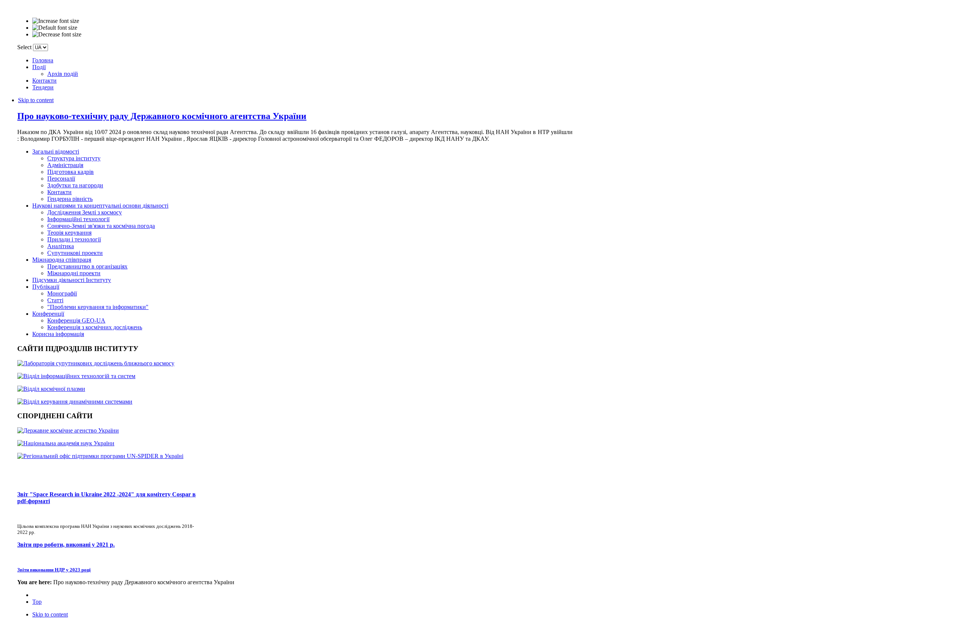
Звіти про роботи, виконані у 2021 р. (66, 544)
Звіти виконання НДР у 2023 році (54, 570)
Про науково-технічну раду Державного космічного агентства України (161, 116)
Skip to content (36, 100)
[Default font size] (54, 27)
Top (37, 601)
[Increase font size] (55, 21)
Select (24, 47)
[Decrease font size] (56, 34)
